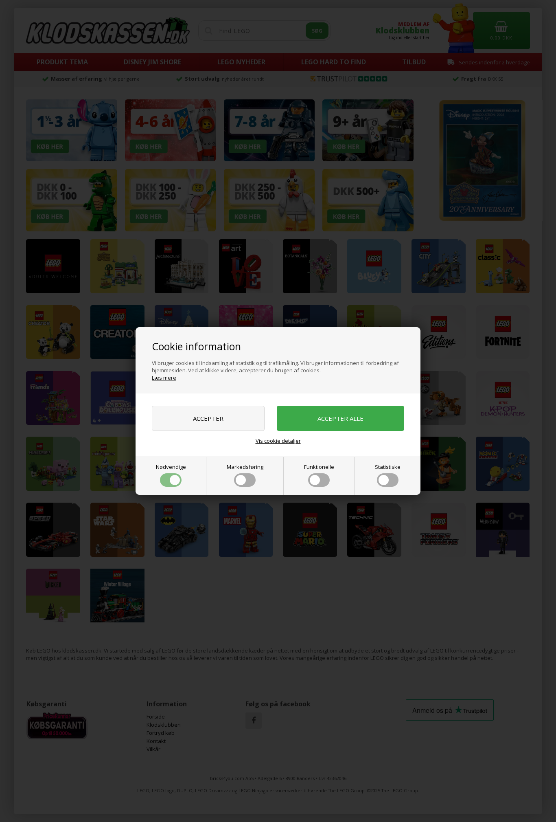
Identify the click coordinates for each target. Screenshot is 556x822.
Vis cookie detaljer (278, 440)
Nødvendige (171, 466)
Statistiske (388, 466)
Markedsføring (245, 466)
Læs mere (164, 377)
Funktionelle (319, 466)
